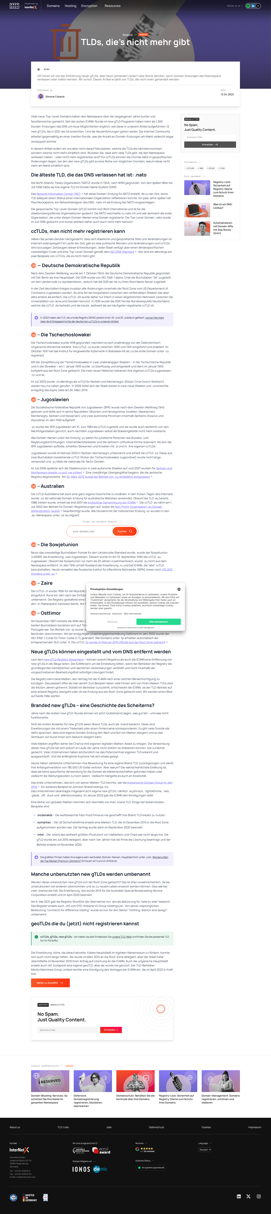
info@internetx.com (25, 1177)
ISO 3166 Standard (122, 252)
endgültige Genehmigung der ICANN (112, 502)
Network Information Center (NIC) (59, 194)
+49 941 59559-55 (22, 1174)
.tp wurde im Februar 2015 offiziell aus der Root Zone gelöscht (124, 642)
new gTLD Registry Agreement (64, 659)
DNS (200, 168)
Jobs (109, 1127)
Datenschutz (156, 1127)
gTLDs (210, 168)
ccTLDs (190, 168)
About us (15, 1127)
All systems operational (153, 1167)
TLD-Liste (63, 1127)
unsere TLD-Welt (121, 936)
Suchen (122, 531)
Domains (53, 6)
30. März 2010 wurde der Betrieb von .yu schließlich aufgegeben (108, 477)
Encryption (89, 6)
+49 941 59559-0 (21, 1170)
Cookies (206, 1127)
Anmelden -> (111, 1029)
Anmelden (207, 144)
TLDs (221, 168)
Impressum (254, 1127)
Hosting (70, 6)
